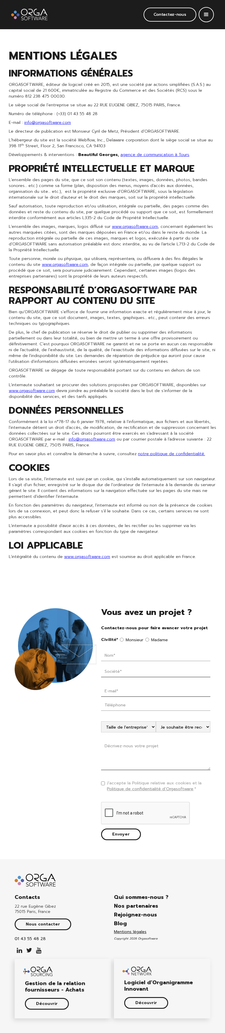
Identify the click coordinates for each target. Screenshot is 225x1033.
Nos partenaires (136, 906)
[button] (206, 14)
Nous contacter (43, 924)
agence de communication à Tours (154, 155)
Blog (120, 923)
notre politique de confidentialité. (171, 454)
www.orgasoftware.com (135, 226)
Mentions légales (130, 932)
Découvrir (47, 1004)
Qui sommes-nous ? (141, 897)
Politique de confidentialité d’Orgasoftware (150, 789)
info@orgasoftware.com (47, 122)
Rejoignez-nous (135, 915)
